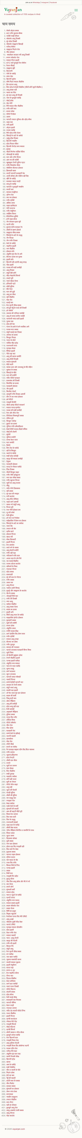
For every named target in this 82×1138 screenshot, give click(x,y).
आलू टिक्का (10, 270)
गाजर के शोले (10, 340)
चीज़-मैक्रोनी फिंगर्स (13, 275)
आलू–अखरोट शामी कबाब (14, 1110)
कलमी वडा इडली (12, 690)
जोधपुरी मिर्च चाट (12, 596)
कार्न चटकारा (10, 671)
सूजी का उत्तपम (11, 765)
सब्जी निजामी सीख (12, 1056)
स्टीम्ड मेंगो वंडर (11, 1051)
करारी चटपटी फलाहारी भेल (15, 173)
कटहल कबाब (10, 1086)
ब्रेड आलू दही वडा (12, 706)
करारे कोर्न (9, 887)
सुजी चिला (9, 652)
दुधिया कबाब (10, 714)
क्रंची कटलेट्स (11, 1019)
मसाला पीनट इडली (12, 60)
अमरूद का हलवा (12, 335)
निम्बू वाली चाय (11, 698)
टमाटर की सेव (11, 528)
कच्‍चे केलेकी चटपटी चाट (14, 682)
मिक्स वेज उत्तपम (12, 814)
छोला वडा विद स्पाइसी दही (15, 846)
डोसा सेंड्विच (10, 701)
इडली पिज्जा (10, 542)
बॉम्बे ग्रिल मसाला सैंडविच (15, 81)
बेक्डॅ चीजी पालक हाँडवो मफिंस (16, 429)
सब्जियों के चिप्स (11, 566)
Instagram (44, 2)
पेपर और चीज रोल (12, 413)
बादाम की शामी (11, 695)
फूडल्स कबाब (10, 852)
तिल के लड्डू (10, 819)
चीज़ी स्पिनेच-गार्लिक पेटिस (15, 152)
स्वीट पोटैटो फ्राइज (13, 378)
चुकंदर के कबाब (11, 370)
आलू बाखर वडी (11, 90)
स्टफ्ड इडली (10, 868)
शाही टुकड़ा (10, 774)
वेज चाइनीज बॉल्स (12, 973)
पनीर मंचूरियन (11, 211)
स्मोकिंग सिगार (11, 214)
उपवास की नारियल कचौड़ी (15, 313)
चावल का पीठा (11, 92)
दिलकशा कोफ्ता (11, 838)
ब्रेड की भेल (10, 324)
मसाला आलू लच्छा (12, 639)
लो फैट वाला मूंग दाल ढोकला (16, 693)
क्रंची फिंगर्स (10, 1029)
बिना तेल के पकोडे (12, 448)
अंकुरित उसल (11, 628)
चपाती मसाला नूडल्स (13, 962)
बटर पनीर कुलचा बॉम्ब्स (14, 33)
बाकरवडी (9, 574)
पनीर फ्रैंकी (10, 200)
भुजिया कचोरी (11, 437)
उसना (8, 117)
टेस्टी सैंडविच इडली (13, 658)
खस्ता (8, 1062)
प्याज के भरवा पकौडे (13, 666)
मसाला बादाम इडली (12, 903)
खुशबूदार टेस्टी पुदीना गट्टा (15, 162)
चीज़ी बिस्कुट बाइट (12, 472)
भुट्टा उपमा (10, 835)
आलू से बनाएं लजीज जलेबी (15, 316)
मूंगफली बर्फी (10, 889)
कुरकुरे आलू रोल (12, 1107)
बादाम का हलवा (11, 609)
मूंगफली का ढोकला (12, 1089)
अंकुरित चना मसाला (13, 663)
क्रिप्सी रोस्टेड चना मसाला (15, 146)
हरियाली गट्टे (10, 283)
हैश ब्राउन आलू (11, 84)
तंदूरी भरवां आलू (11, 687)
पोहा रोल (9, 300)
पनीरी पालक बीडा (12, 631)
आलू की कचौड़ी (11, 704)
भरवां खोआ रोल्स (12, 281)
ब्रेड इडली (10, 930)
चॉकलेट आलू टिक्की (13, 38)
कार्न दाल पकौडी (11, 984)
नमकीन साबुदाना (11, 1097)
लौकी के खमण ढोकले (13, 230)
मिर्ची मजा (9, 873)
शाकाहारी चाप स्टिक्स (13, 1000)
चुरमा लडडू (10, 669)
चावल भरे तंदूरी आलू (13, 504)
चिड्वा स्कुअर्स (11, 914)
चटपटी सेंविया (11, 1002)
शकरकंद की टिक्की (12, 380)
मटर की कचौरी (11, 375)
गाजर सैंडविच (11, 1013)
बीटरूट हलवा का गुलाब (14, 257)
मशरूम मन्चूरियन (12, 192)
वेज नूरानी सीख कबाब (13, 305)
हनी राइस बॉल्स (11, 219)
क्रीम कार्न (9, 531)
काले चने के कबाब (12, 547)
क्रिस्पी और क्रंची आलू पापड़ (16, 262)
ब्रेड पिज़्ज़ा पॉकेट (12, 144)
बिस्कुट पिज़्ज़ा (11, 337)
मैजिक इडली (10, 351)
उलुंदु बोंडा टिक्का (12, 138)
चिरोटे (8, 445)
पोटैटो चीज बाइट (12, 784)
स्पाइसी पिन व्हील (12, 876)
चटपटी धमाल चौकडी (13, 677)
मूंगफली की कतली (12, 809)
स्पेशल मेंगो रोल (11, 1021)
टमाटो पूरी (9, 278)
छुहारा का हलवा (11, 423)
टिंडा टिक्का (10, 469)
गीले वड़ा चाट (10, 353)
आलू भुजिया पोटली (12, 1043)
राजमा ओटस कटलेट (13, 564)
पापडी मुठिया (10, 792)
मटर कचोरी (10, 442)
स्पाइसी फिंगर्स (11, 1024)
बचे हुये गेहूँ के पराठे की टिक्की (16, 308)
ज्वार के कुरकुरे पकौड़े (13, 98)
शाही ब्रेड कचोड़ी (12, 456)
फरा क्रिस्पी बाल (12, 1037)
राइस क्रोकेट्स (11, 205)
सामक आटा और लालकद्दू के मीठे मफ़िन (19, 367)
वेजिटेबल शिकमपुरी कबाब (15, 415)
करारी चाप (9, 189)
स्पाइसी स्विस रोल (12, 1040)
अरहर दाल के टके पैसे (13, 558)
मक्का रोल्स (10, 908)
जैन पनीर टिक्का (12, 240)
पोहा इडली (9, 265)
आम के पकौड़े (10, 1064)
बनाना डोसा (10, 625)
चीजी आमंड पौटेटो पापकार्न (15, 405)
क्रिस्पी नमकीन (11, 141)
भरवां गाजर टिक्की (12, 986)
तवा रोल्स (9, 884)
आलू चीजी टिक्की (12, 359)
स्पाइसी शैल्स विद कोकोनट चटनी (17, 1045)
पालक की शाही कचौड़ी (14, 267)
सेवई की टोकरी (11, 432)
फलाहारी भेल (10, 731)
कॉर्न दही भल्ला (11, 779)
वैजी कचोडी (10, 709)
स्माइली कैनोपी (11, 402)
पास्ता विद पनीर (11, 717)
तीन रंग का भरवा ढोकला (14, 397)
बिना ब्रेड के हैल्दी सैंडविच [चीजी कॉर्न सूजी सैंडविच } (24, 87)
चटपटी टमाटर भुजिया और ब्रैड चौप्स (18, 119)
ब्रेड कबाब (10, 572)
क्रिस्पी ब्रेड (10, 1059)
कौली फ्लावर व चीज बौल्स (15, 1032)
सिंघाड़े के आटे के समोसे (14, 135)
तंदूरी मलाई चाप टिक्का (14, 332)
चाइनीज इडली (11, 246)
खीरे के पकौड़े (11, 178)
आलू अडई (9, 919)
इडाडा (8, 149)
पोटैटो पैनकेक (11, 114)
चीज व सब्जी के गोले (13, 1070)
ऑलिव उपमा (10, 203)
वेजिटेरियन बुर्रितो (12, 216)
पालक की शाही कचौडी (14, 410)
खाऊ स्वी (9, 537)
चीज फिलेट (10, 1083)
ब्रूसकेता (9, 739)
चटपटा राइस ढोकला (13, 854)
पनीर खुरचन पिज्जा (12, 480)
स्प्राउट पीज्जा (11, 569)
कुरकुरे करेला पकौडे (13, 1035)
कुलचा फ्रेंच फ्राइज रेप (14, 227)
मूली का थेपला (11, 782)
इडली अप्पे (9, 612)
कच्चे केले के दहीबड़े (13, 733)
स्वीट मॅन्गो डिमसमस (13, 488)
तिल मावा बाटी (11, 817)
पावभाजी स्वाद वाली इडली (15, 319)
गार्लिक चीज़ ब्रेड (12, 343)
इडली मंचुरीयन (11, 965)
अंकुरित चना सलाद (12, 900)
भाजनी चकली (11, 736)
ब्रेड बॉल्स (9, 994)
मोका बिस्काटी (11, 539)
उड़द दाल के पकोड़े (12, 825)
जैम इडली (9, 389)
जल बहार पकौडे (11, 957)
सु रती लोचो (10, 512)
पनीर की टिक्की (11, 598)
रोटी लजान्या (10, 208)
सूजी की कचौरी (11, 623)
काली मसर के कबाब (13, 1081)
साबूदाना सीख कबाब (13, 232)
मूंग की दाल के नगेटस (13, 577)
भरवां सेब (9, 526)
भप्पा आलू (9, 601)
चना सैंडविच (10, 248)
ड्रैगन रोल (10, 195)
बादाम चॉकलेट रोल (12, 906)
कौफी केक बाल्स (11, 827)
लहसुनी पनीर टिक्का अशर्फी (15, 394)
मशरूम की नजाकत (12, 647)
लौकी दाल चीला (11, 760)
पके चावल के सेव (12, 860)
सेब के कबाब (10, 593)
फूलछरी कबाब (11, 620)
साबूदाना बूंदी (10, 68)
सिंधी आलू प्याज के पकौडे (14, 615)
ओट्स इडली (10, 127)
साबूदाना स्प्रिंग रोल (13, 49)
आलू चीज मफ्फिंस (12, 499)
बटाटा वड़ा (9, 967)
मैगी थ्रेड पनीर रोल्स (13, 133)
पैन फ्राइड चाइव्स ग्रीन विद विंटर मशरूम (20, 749)
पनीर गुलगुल (10, 644)
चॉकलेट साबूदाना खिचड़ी (14, 44)
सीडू (7, 485)
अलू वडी (9, 787)
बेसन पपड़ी (10, 1005)
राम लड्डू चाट (11, 798)
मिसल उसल (10, 833)
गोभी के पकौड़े (11, 73)
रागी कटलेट (10, 496)
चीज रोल (9, 725)
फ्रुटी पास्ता (10, 897)
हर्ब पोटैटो (9, 399)
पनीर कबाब (10, 580)
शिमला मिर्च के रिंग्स (12, 865)
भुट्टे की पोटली (11, 790)
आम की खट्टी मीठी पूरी (14, 811)
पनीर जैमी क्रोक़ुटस (13, 475)
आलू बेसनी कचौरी (12, 550)
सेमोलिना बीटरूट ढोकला (14, 168)
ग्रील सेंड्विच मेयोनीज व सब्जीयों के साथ (20, 830)
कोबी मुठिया (10, 286)
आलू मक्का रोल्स (12, 607)
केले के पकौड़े (10, 243)
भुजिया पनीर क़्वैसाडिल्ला (14, 426)
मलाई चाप (9, 302)
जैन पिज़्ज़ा (9, 238)
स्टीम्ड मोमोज (10, 47)
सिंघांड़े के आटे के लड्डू (14, 235)
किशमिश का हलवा (12, 383)
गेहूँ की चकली (10, 1078)
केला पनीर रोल (11, 932)
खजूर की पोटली (11, 940)
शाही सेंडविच (10, 1067)
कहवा (8, 870)
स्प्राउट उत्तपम (11, 1008)
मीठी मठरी (9, 364)
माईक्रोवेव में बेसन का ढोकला (16, 520)
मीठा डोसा (9, 728)
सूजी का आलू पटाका (13, 483)
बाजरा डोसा (10, 111)
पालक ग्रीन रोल (11, 1048)
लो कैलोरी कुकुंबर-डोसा (14, 655)
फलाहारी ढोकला (11, 386)
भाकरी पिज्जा (10, 679)
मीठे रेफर (9, 289)
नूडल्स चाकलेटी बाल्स (13, 959)
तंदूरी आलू (9, 949)
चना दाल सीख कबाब (13, 477)
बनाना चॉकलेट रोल (12, 57)
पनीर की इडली (11, 943)
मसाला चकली (11, 935)
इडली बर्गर (9, 259)
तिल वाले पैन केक (12, 849)
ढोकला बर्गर (10, 251)
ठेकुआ (8, 461)
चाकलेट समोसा (11, 776)
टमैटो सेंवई (10, 744)
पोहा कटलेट (10, 1115)
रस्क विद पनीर (11, 862)
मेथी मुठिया (10, 515)
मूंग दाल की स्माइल (12, 494)
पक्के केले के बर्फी (12, 806)
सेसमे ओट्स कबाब (12, 30)
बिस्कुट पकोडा (11, 421)
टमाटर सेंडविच (11, 1099)
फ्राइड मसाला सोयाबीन (14, 927)
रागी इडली (9, 125)
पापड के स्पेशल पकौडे (13, 467)
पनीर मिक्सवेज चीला (13, 165)
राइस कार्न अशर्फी (12, 502)
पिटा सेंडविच (10, 771)
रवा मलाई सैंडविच (12, 561)
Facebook (53, 2)
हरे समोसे (9, 310)
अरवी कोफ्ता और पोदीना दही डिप (17, 176)
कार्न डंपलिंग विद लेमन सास (15, 634)
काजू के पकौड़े (11, 184)
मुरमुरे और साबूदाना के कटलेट (16, 590)
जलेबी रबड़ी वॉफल (12, 36)
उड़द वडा (9, 122)
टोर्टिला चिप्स (10, 720)
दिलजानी (9, 71)
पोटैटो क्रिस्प (10, 989)
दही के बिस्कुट (11, 450)
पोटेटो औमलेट (11, 722)
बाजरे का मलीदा (11, 747)
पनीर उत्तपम (10, 752)
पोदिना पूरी (9, 418)
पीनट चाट (9, 976)
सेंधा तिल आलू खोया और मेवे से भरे (18, 881)
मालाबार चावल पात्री (13, 181)
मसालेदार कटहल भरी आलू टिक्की (18, 55)
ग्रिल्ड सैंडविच (11, 978)
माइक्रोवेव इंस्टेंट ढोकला (14, 617)
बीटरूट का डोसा (12, 642)
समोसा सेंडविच (11, 604)
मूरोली (8, 434)
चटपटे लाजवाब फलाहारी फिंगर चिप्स (18, 650)
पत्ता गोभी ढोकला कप (13, 510)
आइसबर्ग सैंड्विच (12, 712)
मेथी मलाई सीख (11, 997)
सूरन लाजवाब (11, 674)
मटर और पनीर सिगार (13, 157)
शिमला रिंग (10, 946)
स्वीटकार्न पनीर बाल (13, 555)
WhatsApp (36, 2)
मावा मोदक (9, 768)
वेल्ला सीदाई (10, 65)
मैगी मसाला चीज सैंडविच (14, 106)
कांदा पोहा (9, 76)
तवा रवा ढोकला (11, 197)
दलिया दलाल (10, 857)
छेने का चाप (10, 1075)
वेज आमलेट (10, 545)
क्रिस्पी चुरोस (11, 79)
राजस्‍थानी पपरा (11, 345)
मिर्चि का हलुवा (11, 911)
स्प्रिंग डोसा (10, 1072)
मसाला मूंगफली (11, 362)
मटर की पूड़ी (10, 292)
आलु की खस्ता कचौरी (13, 356)
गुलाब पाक (9, 321)
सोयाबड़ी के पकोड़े (12, 154)
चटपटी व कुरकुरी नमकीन (14, 187)
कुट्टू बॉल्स (10, 879)
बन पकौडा (9, 954)
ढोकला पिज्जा (11, 534)
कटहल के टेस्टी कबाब (13, 685)
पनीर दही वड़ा (11, 553)
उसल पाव (9, 582)
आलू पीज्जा (10, 585)
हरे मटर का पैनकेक (12, 518)
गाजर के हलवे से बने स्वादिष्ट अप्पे (17, 327)
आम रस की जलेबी (12, 160)
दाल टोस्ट (9, 1102)
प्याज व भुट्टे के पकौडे (13, 895)
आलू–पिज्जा (10, 1113)
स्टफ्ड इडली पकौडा (13, 660)
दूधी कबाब (9, 841)
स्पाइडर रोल (10, 800)
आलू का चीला (11, 294)
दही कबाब (9, 491)
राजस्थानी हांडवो (12, 822)
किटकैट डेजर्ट (11, 391)
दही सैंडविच (10, 297)
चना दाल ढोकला (11, 844)
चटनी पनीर (10, 224)
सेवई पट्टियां (10, 1027)
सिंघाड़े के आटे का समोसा (14, 523)
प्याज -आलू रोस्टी (12, 938)
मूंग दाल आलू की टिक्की (14, 95)
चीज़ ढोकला (10, 52)
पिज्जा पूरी (9, 507)
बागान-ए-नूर (10, 970)
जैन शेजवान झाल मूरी (13, 222)
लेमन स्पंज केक (11, 1091)
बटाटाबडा (9, 1094)
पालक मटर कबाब (12, 329)
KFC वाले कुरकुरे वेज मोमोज (16, 63)
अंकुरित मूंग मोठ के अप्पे (14, 254)
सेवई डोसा (9, 100)
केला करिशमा (10, 981)
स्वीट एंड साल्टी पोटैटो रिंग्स (15, 1011)
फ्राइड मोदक (10, 348)
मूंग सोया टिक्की (11, 41)
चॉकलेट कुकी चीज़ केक (14, 922)
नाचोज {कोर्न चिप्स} (13, 588)
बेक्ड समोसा (10, 803)
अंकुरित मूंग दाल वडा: (13, 1054)
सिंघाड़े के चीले (11, 372)
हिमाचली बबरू (11, 170)
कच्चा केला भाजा (12, 440)
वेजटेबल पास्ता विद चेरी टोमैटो (16, 916)
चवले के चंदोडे (11, 453)
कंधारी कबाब (10, 992)
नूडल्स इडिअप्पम (12, 755)
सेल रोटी (9, 103)
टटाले (8, 763)
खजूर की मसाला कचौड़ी (14, 459)
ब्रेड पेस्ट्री (10, 757)
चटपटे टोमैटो (10, 924)
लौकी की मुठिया (11, 795)
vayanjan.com (18, 1129)
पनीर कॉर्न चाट (11, 108)
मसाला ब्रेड (10, 892)
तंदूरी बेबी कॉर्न (11, 273)
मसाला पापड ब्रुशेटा (13, 407)
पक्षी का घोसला (11, 1105)
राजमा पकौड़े (10, 130)
